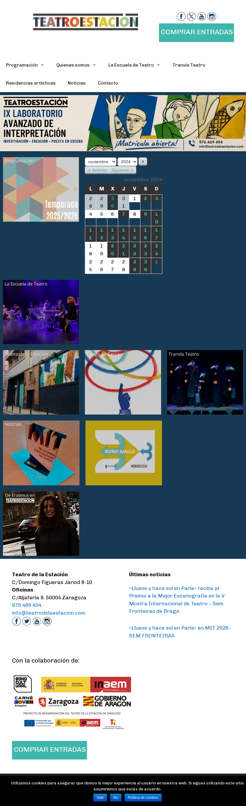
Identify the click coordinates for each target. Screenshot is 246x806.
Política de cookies (143, 798)
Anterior (99, 170)
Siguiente (120, 170)
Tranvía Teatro (188, 65)
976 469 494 (26, 605)
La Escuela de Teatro (131, 65)
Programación (22, 65)
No (115, 798)
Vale (100, 798)
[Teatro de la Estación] (85, 21)
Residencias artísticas (31, 83)
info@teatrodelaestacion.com (49, 613)
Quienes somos (73, 65)
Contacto (108, 83)
